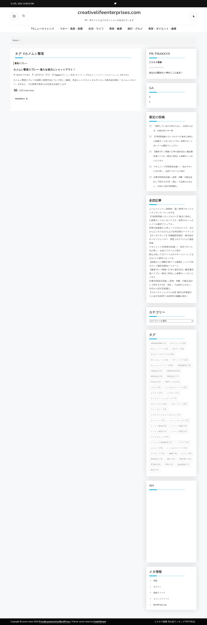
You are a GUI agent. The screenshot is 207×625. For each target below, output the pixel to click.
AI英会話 (157, 376)
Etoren (156, 382)
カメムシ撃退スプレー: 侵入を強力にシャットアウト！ (44, 69)
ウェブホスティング (176, 387)
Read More (20, 99)
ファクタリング (160, 437)
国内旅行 (157, 459)
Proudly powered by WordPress (55, 621)
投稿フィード (159, 593)
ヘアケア (183, 442)
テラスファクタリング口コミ (165, 415)
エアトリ (157, 393)
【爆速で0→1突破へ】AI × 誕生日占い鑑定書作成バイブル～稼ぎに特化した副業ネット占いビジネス (173, 156)
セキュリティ (179, 404)
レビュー (157, 448)
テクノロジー (159, 409)
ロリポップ (158, 453)
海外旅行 (185, 459)
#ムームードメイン (162, 365)
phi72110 (39, 75)
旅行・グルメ (135, 28)
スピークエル (159, 404)
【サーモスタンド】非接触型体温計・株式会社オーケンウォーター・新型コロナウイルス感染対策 (171, 239)
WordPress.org (159, 605)
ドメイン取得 (159, 426)
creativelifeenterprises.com (109, 12)
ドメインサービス (179, 420)
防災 (155, 470)
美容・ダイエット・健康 (162, 28)
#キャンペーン (159, 349)
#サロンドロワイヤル (162, 354)
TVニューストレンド (42, 28)
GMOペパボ (172, 382)
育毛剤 (156, 464)
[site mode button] (193, 16)
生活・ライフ (96, 28)
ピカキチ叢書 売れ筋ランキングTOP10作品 (174, 621)
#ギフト (178, 349)
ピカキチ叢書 (155, 62)
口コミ (186, 453)
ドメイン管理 (179, 431)
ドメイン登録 (179, 426)
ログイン (157, 587)
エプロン (173, 393)
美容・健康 (115, 28)
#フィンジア (180, 360)
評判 (169, 464)
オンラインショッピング (163, 398)
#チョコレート (159, 360)
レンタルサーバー (177, 448)
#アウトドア (178, 343)
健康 (173, 453)
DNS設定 (173, 376)
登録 (155, 580)
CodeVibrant (99, 621)
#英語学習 (173, 371)
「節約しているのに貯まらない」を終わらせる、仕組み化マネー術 (173, 128)
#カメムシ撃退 (68, 75)
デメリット (158, 420)
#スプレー (80, 75)
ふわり (156, 387)
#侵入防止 (124, 75)
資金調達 (183, 464)
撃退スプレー (21, 63)
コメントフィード (161, 599)
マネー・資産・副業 (71, 28)
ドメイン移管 (159, 431)
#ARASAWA (158, 343)
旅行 (171, 459)
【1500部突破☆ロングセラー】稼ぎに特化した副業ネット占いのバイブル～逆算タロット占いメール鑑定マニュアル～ (173, 141)
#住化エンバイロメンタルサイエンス (102, 75)
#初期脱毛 (184, 365)
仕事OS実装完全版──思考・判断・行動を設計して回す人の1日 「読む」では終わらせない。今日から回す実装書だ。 (172, 181)
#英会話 (156, 371)
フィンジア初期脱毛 (161, 442)
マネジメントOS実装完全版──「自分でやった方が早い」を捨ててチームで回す (172, 168)
